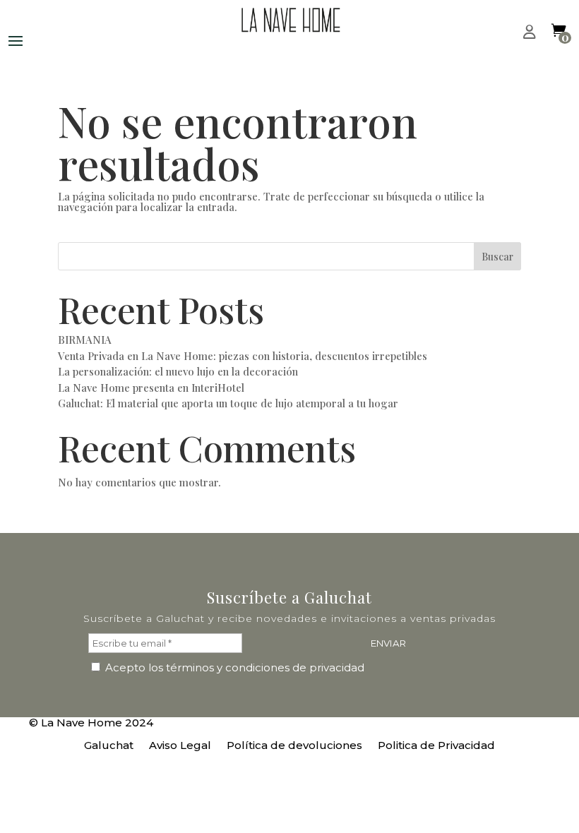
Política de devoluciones (294, 746)
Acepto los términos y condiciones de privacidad (233, 667)
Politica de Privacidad (436, 746)
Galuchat (108, 746)
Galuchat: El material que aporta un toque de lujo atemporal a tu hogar (228, 403)
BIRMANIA (85, 339)
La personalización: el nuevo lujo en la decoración (178, 371)
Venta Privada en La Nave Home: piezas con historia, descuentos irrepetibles (242, 356)
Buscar (497, 256)
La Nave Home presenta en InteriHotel (151, 387)
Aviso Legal (180, 746)
